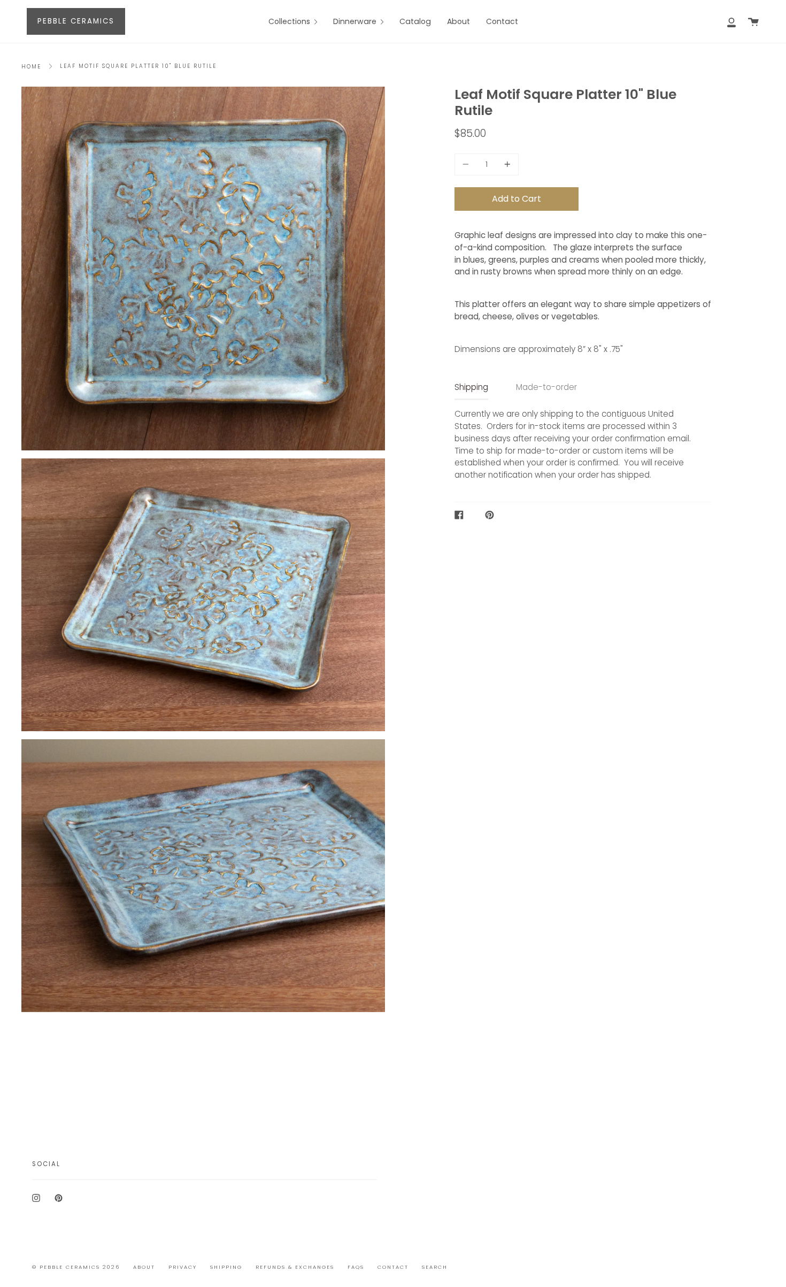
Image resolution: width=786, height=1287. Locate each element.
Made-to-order (546, 387)
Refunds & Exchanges (295, 1266)
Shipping (471, 387)
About (144, 1266)
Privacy (182, 1266)
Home (31, 67)
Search (435, 1266)
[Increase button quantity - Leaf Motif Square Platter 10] (506, 164)
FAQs (356, 1266)
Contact (393, 1266)
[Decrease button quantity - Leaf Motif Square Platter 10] (467, 164)
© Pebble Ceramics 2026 (76, 1266)
